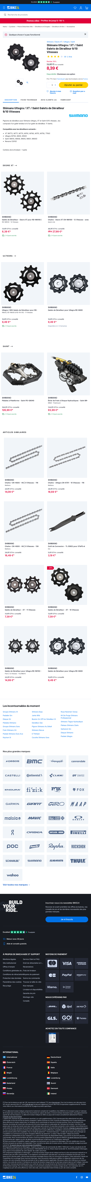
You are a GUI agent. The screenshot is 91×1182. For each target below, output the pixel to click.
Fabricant (66, 100)
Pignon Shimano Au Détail (42, 726)
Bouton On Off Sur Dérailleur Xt (44, 719)
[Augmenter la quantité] (55, 85)
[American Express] (81, 963)
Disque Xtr (7, 719)
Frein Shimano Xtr (10, 730)
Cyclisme (12, 26)
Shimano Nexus (38, 730)
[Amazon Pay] (81, 975)
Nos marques (28, 986)
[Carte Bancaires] (52, 975)
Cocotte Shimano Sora (40, 737)
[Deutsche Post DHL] (52, 1006)
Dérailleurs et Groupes (42, 26)
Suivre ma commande (31, 978)
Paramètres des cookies (12, 982)
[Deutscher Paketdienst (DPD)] (67, 1006)
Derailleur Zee (37, 723)
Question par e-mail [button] (79, 92)
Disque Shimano (67, 733)
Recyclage (7, 986)
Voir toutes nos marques (15, 884)
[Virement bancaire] (67, 987)
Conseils (26, 1001)
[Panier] (86, 7)
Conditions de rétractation (13, 974)
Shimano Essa (37, 712)
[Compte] (80, 7)
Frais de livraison (29, 971)
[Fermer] (85, 34)
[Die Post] (81, 1006)
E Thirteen (36, 734)
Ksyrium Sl (7, 737)
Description (11, 100)
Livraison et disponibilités (32, 989)
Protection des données (12, 978)
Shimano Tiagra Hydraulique (72, 722)
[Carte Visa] (67, 963)
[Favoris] (75, 7)
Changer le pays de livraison (12, 1116)
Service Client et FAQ (31, 959)
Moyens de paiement (31, 974)
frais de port (56, 1102)
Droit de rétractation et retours (33, 963)
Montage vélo (28, 997)
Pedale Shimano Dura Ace (13, 734)
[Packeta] (81, 1018)
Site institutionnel (9, 963)
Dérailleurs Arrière (58, 26)
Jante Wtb (36, 715)
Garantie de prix (29, 993)
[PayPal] (67, 975)
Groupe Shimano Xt (10, 712)
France (85, 79)
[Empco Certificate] (52, 1037)
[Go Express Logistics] (67, 1018)
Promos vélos (33, 20)
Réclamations (28, 967)
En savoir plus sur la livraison (77, 1137)
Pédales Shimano (9, 723)
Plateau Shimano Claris (69, 725)
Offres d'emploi (9, 967)
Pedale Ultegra (66, 736)
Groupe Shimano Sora (11, 726)
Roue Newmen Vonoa (69, 712)
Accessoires (71, 26)
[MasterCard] (52, 963)
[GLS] (52, 1018)
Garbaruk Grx (66, 729)
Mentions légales (9, 959)
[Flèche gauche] (6, 457)
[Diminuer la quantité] (49, 85)
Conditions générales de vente (13, 971)
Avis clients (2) (49, 100)
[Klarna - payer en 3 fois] (52, 987)
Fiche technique (29, 100)
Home (5, 26)
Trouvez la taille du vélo (32, 982)
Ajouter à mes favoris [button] (55, 92)
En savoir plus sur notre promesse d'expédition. (26, 1145)
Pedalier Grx (7, 715)
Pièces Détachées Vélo (25, 26)
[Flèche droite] (41, 457)
